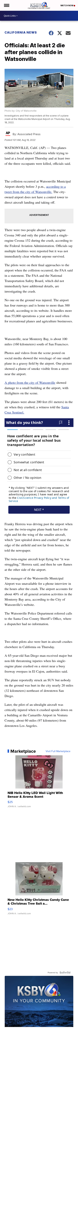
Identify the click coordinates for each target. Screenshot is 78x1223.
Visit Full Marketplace (58, 751)
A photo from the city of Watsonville (30, 382)
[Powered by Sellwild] (64, 972)
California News (21, 32)
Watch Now (67, 5)
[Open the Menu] (6, 5)
